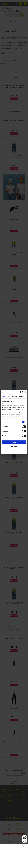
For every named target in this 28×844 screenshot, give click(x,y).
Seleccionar (14, 446)
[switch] (24, 427)
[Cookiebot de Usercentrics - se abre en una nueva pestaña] (20, 392)
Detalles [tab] (14, 396)
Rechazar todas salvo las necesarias (14, 450)
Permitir (14, 442)
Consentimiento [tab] (6, 396)
